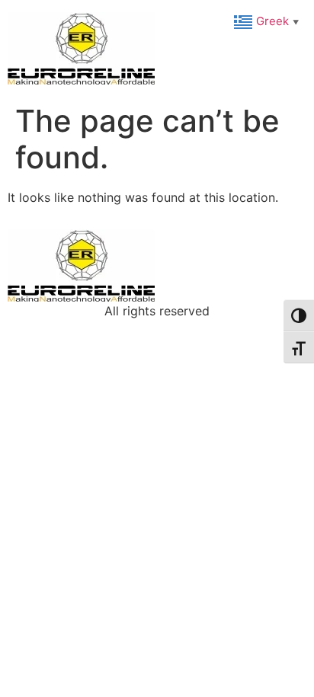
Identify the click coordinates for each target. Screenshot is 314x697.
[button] (268, 20)
